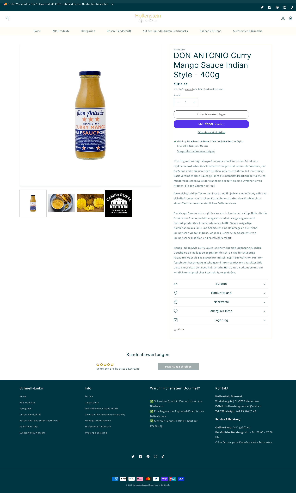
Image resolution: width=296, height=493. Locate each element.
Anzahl (177, 95)
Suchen (89, 396)
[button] (7, 18)
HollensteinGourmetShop (143, 485)
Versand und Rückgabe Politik (101, 408)
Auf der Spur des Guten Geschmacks (40, 420)
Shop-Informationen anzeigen (196, 151)
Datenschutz (92, 402)
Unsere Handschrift (30, 414)
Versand (189, 89)
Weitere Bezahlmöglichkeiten (211, 132)
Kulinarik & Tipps (29, 426)
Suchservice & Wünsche (33, 433)
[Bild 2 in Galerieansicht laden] (61, 203)
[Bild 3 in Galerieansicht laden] (90, 203)
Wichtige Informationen (98, 420)
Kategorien (26, 408)
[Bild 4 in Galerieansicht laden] (118, 203)
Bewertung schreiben (178, 367)
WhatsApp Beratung (96, 433)
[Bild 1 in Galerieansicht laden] (33, 203)
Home (23, 396)
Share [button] (181, 329)
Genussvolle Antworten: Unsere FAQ (105, 414)
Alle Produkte (27, 402)
